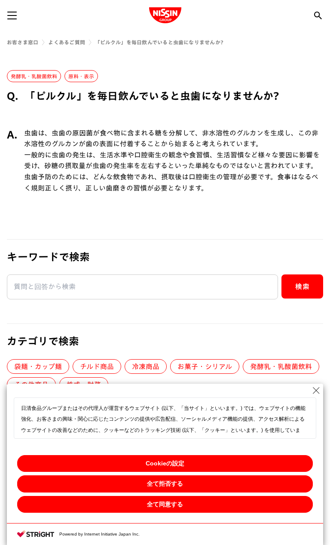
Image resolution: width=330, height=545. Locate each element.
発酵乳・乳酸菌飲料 (34, 76)
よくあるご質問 (66, 42)
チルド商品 (97, 366)
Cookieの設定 (165, 463)
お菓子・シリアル (204, 366)
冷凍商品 (145, 366)
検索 (302, 286)
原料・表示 (81, 76)
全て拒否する (165, 483)
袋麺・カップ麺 (38, 366)
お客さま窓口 (22, 42)
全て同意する (165, 504)
